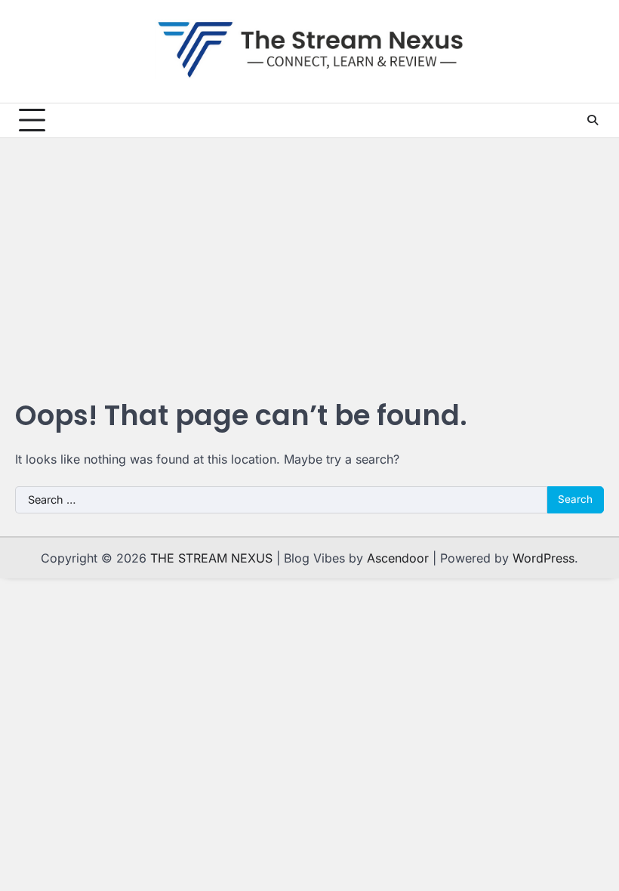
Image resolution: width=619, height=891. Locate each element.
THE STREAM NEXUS (211, 558)
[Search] (592, 120)
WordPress (543, 558)
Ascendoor (398, 558)
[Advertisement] (309, 255)
